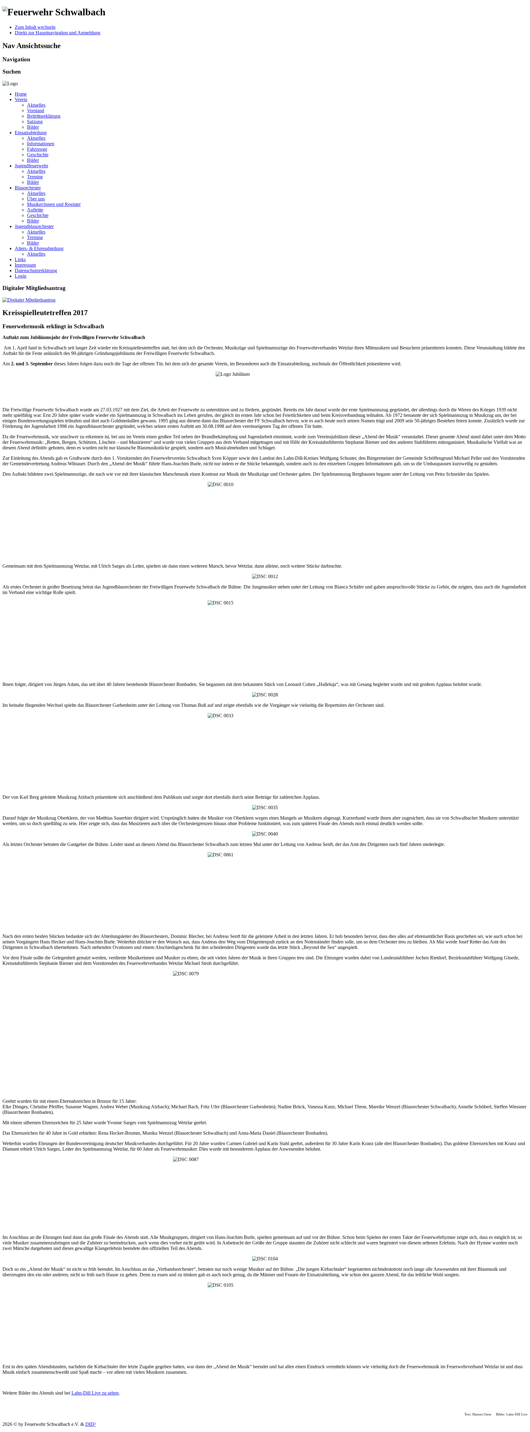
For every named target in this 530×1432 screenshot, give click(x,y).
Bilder (33, 127)
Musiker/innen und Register (54, 204)
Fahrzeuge (37, 149)
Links (20, 259)
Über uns (36, 198)
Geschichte (37, 154)
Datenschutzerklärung (36, 270)
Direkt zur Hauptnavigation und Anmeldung (57, 32)
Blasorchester (28, 187)
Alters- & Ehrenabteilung (39, 248)
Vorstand (35, 110)
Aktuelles (36, 105)
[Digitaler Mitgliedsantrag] (29, 300)
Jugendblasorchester (34, 226)
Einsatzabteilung (31, 132)
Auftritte (35, 209)
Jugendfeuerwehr (31, 165)
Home (21, 94)
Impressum (25, 265)
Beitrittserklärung (43, 116)
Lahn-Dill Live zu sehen (95, 1393)
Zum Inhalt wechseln (35, 27)
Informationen (40, 143)
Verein (21, 99)
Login (20, 276)
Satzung (35, 121)
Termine (35, 176)
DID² (90, 1424)
